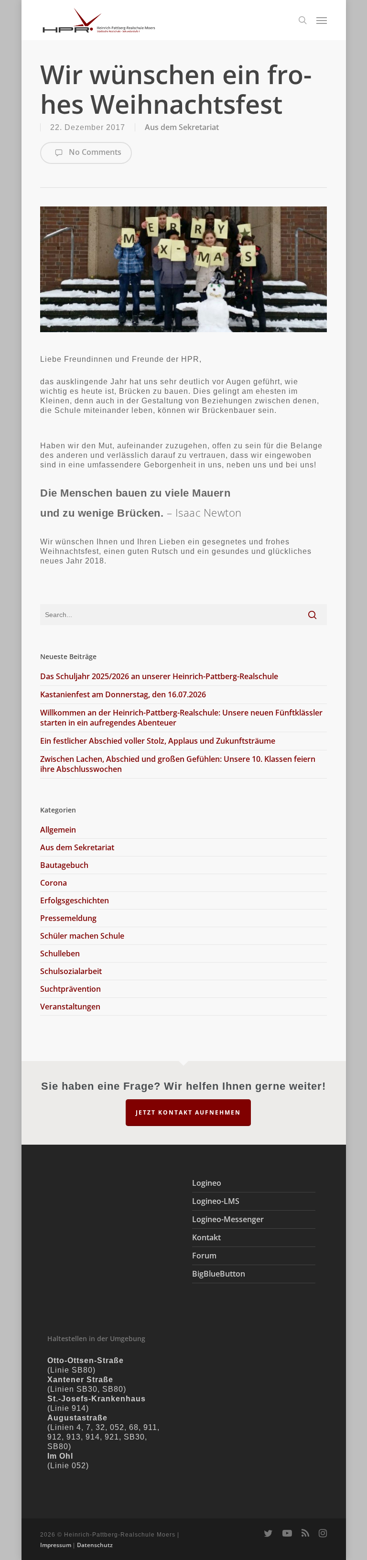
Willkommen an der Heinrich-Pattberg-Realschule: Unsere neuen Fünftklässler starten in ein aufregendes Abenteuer (181, 717)
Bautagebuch (64, 865)
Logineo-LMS (215, 1201)
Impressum (55, 1545)
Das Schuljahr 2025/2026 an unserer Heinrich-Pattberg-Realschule (159, 676)
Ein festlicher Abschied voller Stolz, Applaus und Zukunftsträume (157, 741)
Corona (53, 883)
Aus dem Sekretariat (182, 127)
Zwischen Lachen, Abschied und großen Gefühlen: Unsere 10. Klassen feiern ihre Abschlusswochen (177, 764)
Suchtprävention (70, 989)
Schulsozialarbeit (71, 971)
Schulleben (60, 953)
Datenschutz (95, 1545)
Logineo (206, 1183)
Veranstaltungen (70, 1006)
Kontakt (206, 1237)
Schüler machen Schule (82, 936)
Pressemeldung (68, 918)
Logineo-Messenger (228, 1219)
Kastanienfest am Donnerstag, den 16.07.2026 (123, 694)
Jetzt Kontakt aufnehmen (188, 1112)
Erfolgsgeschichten (74, 900)
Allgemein (58, 830)
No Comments (94, 152)
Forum (204, 1255)
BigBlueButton (218, 1273)
